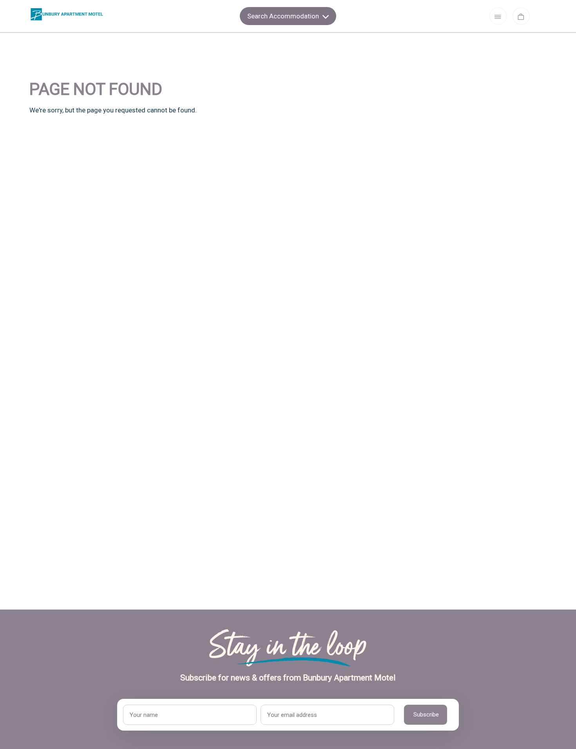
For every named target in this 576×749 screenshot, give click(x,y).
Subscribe (426, 714)
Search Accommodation (284, 16)
